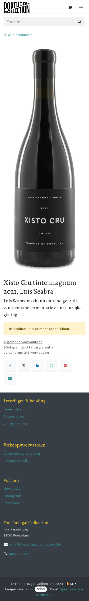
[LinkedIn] (37, 365)
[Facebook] (10, 365)
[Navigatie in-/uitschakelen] (81, 7)
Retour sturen (15, 416)
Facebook (11, 503)
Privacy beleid (15, 460)
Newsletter (13, 488)
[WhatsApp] (51, 365)
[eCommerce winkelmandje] (70, 7)
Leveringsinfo (15, 409)
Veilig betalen (15, 424)
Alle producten (20, 35)
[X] (24, 365)
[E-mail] (10, 378)
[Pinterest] (65, 365)
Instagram (12, 496)
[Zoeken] (79, 21)
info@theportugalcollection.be (35, 544)
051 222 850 (19, 553)
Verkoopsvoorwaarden (22, 453)
